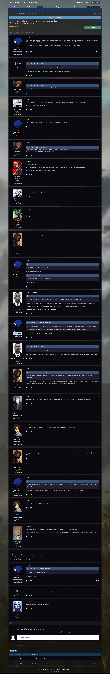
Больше (76, 7)
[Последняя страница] (22, 33)
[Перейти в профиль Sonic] (12, 22)
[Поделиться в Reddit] (10, 651)
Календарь (19, 10)
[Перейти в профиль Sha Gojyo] (17, 533)
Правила (27, 10)
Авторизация (85, 21)
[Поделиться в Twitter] (13, 651)
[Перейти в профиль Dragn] (17, 403)
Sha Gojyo (17, 542)
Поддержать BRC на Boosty (55, 17)
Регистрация (95, 2)
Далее (18, 32)
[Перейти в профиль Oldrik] (17, 239)
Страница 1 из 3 (28, 32)
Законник (17, 109)
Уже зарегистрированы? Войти (81, 2)
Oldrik (17, 248)
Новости (32, 23)
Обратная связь (66, 669)
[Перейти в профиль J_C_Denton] (17, 606)
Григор (17, 223)
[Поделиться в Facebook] (15, 651)
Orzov (17, 177)
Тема (39, 669)
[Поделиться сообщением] (98, 37)
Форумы (12, 10)
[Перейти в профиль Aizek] (17, 430)
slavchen (17, 63)
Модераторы (36, 10)
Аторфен (17, 89)
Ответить (92, 27)
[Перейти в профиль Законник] (17, 103)
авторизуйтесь (60, 632)
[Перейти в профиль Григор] (17, 215)
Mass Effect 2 (49, 40)
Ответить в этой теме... (25, 637)
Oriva (17, 591)
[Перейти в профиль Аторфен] (17, 84)
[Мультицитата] (26, 52)
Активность (49, 7)
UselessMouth (17, 555)
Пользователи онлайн (47, 10)
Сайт (40, 7)
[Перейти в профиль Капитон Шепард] (17, 299)
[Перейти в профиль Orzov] (17, 168)
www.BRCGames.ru (29, 7)
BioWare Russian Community (23, 2)
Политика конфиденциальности (51, 669)
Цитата (30, 51)
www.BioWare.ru (15, 7)
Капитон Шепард (17, 308)
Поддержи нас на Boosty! (63, 7)
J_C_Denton (17, 614)
